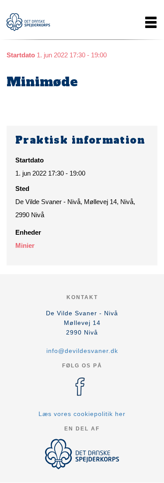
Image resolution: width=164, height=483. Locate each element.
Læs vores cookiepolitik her (82, 413)
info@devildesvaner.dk (82, 350)
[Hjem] (28, 22)
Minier (25, 245)
